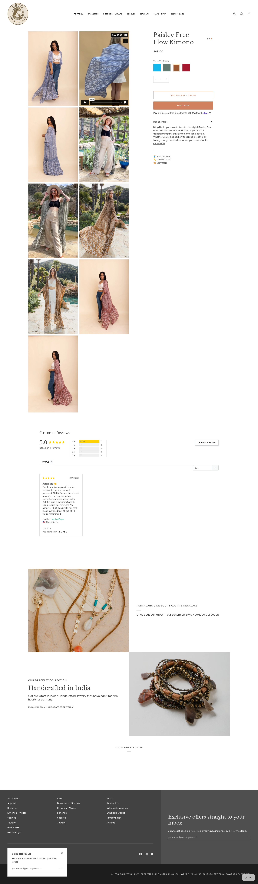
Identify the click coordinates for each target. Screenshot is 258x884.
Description (160, 122)
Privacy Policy (114, 817)
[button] (78, 14)
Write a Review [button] (208, 442)
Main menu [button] (13, 798)
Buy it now (183, 105)
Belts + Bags (14, 832)
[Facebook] (140, 854)
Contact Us (113, 803)
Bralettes (12, 808)
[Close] (63, 852)
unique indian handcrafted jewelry (50, 707)
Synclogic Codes (116, 812)
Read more (159, 143)
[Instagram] (146, 854)
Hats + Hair (13, 827)
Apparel (11, 803)
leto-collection (123, 874)
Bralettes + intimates (68, 803)
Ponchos (62, 812)
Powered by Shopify (238, 874)
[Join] (59, 868)
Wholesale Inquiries (117, 808)
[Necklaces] (78, 610)
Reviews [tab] (45, 461)
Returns (111, 822)
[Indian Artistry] (179, 694)
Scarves (11, 817)
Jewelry (11, 822)
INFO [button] (109, 798)
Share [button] (48, 528)
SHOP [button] (60, 798)
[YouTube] (152, 854)
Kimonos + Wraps (16, 812)
